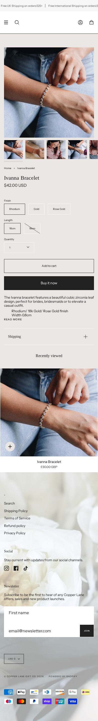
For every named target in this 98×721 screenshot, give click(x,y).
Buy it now (49, 283)
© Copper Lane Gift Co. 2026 (24, 676)
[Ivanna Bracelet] (49, 412)
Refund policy (14, 526)
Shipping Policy (16, 511)
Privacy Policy (14, 533)
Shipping (14, 336)
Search (9, 503)
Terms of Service (17, 518)
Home (7, 168)
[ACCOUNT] (80, 22)
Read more (13, 319)
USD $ (12, 658)
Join (87, 631)
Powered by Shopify (63, 676)
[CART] (91, 22)
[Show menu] (8, 22)
